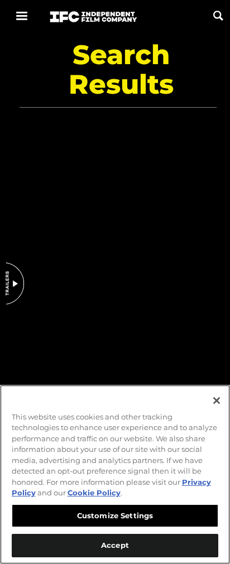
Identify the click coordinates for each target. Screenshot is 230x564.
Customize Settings (115, 515)
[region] (115, 474)
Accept (115, 545)
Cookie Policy (94, 492)
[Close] (216, 400)
